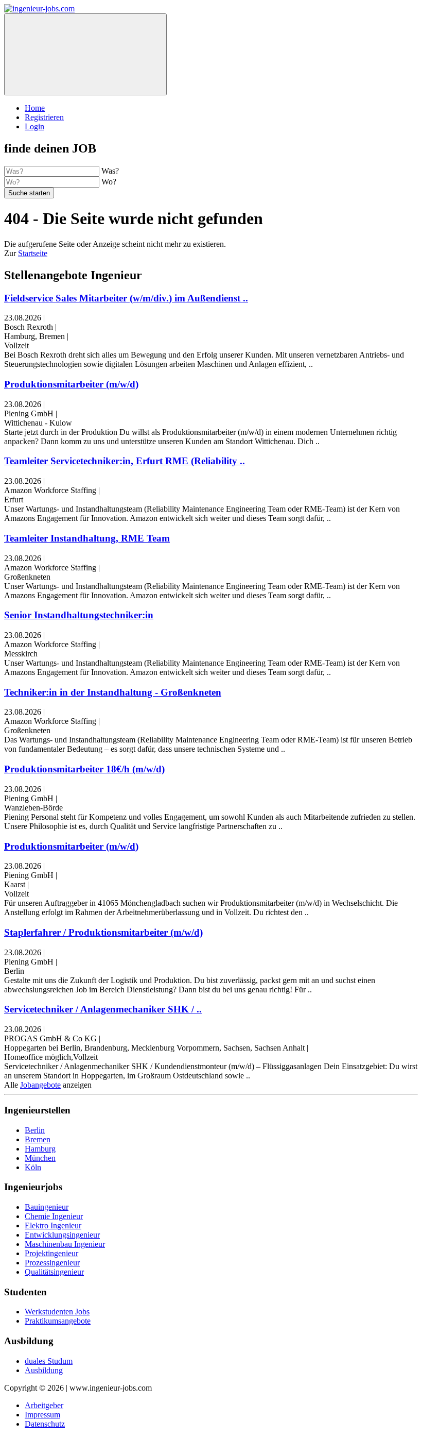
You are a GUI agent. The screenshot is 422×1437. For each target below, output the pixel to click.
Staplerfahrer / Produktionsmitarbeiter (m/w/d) (103, 932)
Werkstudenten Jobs (57, 1311)
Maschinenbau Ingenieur (65, 1244)
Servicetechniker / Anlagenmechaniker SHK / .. (103, 1009)
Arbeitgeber (44, 1405)
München (40, 1158)
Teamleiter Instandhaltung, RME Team (87, 538)
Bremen (37, 1139)
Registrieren (44, 117)
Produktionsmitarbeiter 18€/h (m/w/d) (84, 769)
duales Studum (49, 1361)
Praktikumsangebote (58, 1320)
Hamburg (40, 1148)
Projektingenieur (51, 1253)
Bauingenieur (46, 1207)
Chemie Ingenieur (54, 1216)
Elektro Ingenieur (53, 1225)
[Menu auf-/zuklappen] (85, 54)
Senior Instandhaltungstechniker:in (78, 615)
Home (35, 108)
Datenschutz (45, 1423)
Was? (110, 170)
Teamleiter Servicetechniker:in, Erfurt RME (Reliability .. (124, 460)
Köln (33, 1167)
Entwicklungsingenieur (62, 1234)
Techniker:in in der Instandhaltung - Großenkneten (112, 692)
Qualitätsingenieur (54, 1271)
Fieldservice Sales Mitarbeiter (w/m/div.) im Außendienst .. (126, 298)
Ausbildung (44, 1370)
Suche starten (29, 193)
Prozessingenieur (52, 1262)
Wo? (108, 181)
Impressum (42, 1414)
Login (34, 126)
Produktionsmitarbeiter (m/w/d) (71, 384)
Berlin (35, 1130)
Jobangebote (40, 1084)
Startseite (32, 253)
